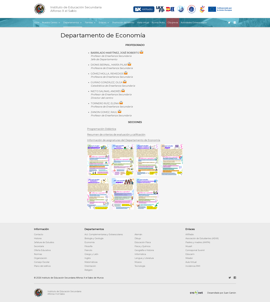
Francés (88, 250)
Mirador (189, 258)
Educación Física (143, 242)
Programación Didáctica (101, 128)
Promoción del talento (123, 22)
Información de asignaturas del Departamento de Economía (123, 140)
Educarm (189, 254)
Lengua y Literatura (144, 258)
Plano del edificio (42, 266)
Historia (37, 238)
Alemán (138, 234)
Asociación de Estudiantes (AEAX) (202, 238)
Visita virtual (143, 22)
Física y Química (142, 246)
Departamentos (71, 22)
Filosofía (88, 246)
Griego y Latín (91, 254)
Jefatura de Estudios (44, 242)
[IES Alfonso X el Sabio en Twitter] (229, 22)
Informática (140, 254)
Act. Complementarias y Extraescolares (104, 234)
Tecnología (140, 266)
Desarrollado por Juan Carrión (221, 293)
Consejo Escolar (42, 262)
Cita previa (173, 22)
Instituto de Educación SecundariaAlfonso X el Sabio (64, 292)
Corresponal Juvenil (194, 250)
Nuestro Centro (49, 22)
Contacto (38, 234)
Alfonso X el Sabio (76, 9)
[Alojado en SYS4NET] (196, 293)
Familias (89, 22)
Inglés (88, 258)
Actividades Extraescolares (194, 22)
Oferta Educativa (42, 250)
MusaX (188, 246)
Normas (38, 254)
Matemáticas (91, 262)
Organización (40, 258)
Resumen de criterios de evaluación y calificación (116, 134)
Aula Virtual (190, 262)
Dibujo (138, 238)
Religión (89, 270)
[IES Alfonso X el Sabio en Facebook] (235, 22)
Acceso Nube (158, 22)
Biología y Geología (94, 238)
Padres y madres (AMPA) (197, 242)
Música (138, 262)
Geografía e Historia (144, 250)
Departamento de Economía (102, 35)
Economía (89, 242)
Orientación (90, 266)
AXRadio (189, 234)
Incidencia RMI (192, 266)
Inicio (36, 22)
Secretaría (39, 246)
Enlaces (102, 22)
